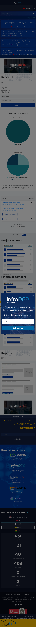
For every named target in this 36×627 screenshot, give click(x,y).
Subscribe (18, 328)
